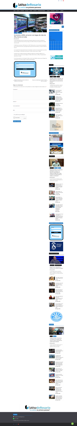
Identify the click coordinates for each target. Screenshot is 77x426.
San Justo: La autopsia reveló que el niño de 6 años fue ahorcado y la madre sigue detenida (59, 397)
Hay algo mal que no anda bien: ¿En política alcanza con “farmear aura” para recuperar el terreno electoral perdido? (56, 80)
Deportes (35, 10)
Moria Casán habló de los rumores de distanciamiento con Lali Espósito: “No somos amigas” (59, 298)
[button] (45, 10)
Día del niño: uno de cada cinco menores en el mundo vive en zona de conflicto (59, 284)
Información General (41, 10)
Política (18, 10)
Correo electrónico (16, 105)
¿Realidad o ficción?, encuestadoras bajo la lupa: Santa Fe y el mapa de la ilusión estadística (59, 98)
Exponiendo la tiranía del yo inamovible (59, 104)
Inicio (15, 10)
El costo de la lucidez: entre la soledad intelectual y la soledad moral (59, 92)
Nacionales (53, 10)
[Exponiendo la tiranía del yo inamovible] (52, 104)
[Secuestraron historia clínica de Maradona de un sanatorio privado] (52, 351)
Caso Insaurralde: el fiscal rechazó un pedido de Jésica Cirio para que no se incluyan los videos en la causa (59, 305)
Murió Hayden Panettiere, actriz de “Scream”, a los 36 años (59, 278)
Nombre (15, 101)
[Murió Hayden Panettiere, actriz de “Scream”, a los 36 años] (52, 279)
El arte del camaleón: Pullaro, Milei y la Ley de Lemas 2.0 (59, 115)
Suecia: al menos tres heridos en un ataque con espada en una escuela (59, 369)
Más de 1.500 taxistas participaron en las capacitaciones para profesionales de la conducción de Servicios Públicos (59, 390)
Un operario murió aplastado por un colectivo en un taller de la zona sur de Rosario (59, 357)
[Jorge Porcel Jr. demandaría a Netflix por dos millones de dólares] (56, 260)
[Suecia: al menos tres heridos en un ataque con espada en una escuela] (52, 370)
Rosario (62, 10)
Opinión (31, 10)
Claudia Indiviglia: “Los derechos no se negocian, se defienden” (59, 192)
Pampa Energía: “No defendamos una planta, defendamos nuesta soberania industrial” (59, 109)
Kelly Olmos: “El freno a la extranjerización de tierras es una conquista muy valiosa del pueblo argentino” (59, 186)
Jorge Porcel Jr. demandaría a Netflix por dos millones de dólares (56, 267)
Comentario (15, 89)
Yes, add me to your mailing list (19, 114)
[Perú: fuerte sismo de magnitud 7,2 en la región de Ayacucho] (52, 375)
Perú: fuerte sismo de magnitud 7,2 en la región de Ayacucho (59, 375)
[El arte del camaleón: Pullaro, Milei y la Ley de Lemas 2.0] (52, 116)
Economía (22, 10)
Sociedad (54, 336)
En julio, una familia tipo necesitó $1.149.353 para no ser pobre (39, 81)
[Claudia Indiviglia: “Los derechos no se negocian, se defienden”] (52, 193)
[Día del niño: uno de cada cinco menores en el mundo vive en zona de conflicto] (52, 285)
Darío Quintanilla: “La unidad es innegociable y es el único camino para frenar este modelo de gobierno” (59, 199)
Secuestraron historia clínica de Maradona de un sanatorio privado (59, 350)
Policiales (26, 10)
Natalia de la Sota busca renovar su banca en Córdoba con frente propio (21, 80)
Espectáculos (52, 265)
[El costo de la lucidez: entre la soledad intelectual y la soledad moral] (52, 92)
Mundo (48, 10)
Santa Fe (57, 10)
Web (14, 110)
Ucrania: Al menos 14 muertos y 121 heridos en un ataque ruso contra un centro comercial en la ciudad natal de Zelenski (56, 340)
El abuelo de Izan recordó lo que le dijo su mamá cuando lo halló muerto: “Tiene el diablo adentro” (59, 363)
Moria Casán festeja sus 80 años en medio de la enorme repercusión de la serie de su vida (59, 291)
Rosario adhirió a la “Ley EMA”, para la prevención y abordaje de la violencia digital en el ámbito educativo (59, 382)
